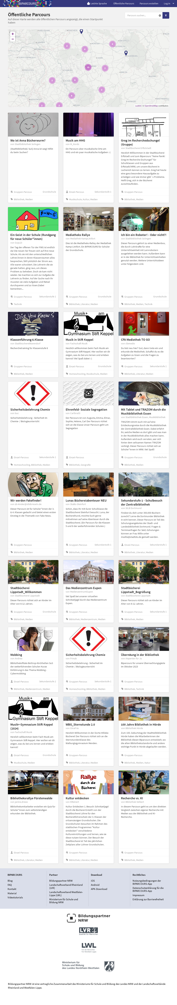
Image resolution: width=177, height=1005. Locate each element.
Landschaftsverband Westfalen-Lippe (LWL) (66, 893)
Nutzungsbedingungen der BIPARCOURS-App (147, 882)
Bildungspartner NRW (61, 880)
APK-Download (99, 889)
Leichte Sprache (99, 3)
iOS (93, 880)
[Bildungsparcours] (27, 3)
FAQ (10, 884)
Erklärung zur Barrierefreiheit (148, 899)
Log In (167, 3)
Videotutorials (15, 897)
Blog (10, 880)
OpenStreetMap (151, 105)
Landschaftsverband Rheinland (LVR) (66, 886)
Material (12, 893)
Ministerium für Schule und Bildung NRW (63, 901)
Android (95, 884)
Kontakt (12, 889)
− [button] (13, 39)
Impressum (138, 895)
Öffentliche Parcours (123, 3)
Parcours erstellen (149, 3)
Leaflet (138, 105)
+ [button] (13, 34)
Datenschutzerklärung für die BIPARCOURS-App (148, 889)
